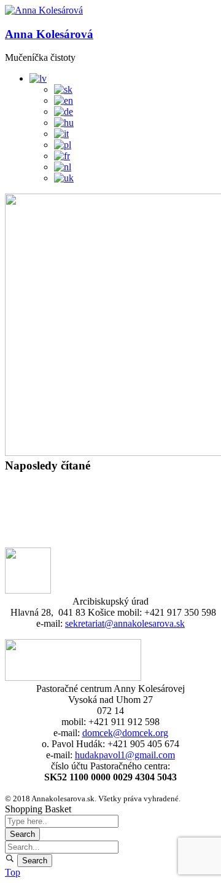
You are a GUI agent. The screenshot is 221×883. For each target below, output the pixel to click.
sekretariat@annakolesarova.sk (125, 623)
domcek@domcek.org (125, 733)
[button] (44, 10)
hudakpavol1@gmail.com (125, 755)
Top (12, 872)
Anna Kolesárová (49, 34)
